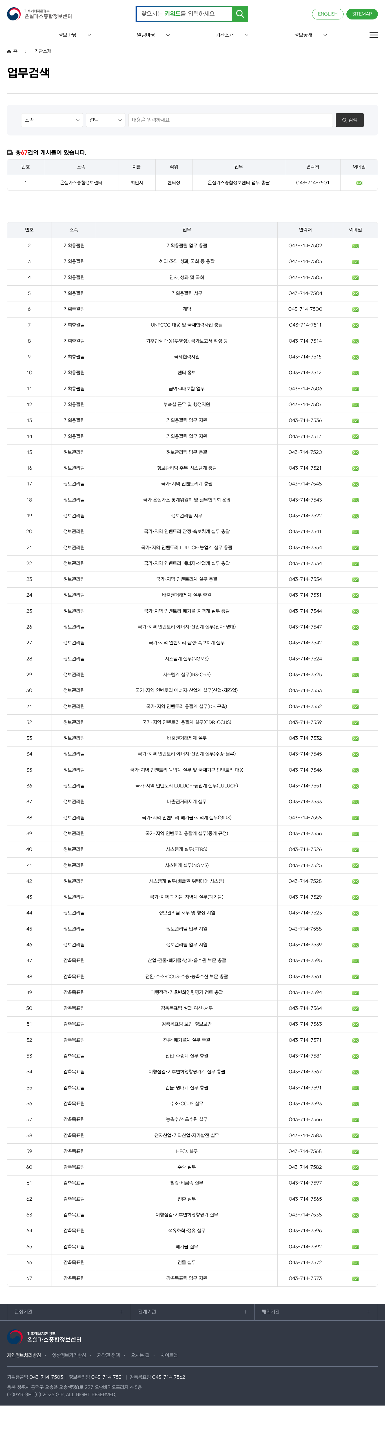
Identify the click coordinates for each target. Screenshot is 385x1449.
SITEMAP (362, 14)
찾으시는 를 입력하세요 (178, 14)
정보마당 (67, 35)
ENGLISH (328, 14)
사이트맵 (169, 1355)
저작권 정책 (108, 1355)
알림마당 (146, 35)
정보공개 (303, 35)
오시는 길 (140, 1355)
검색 (352, 120)
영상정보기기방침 (69, 1355)
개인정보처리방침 (24, 1355)
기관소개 (225, 35)
